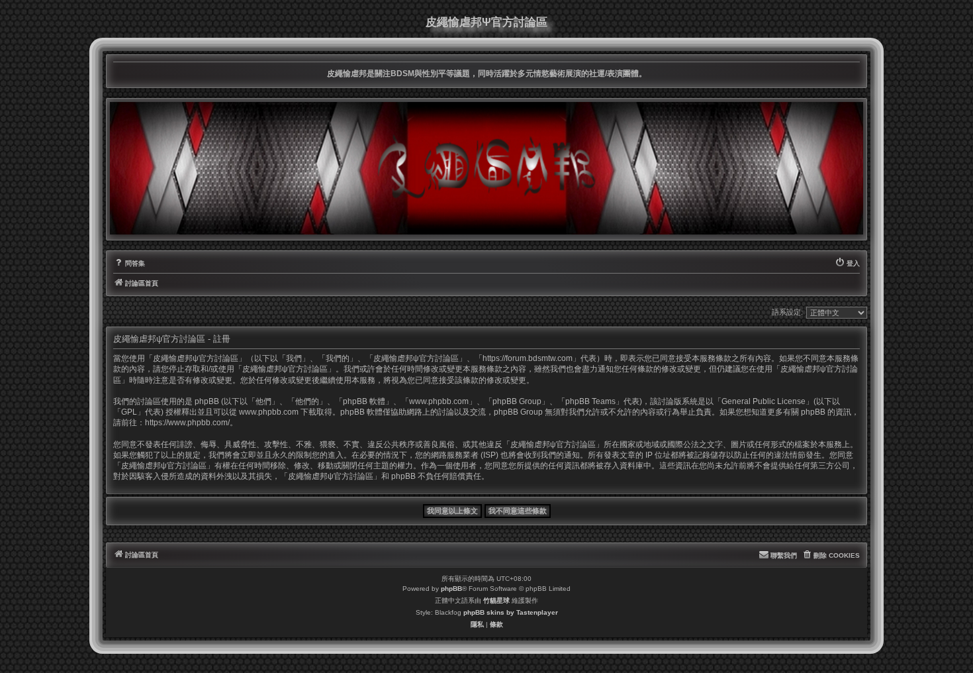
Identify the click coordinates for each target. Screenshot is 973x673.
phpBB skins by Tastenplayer (510, 612)
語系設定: (787, 312)
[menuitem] (129, 264)
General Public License (763, 401)
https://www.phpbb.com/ (187, 423)
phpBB (451, 588)
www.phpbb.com (269, 412)
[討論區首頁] (486, 168)
